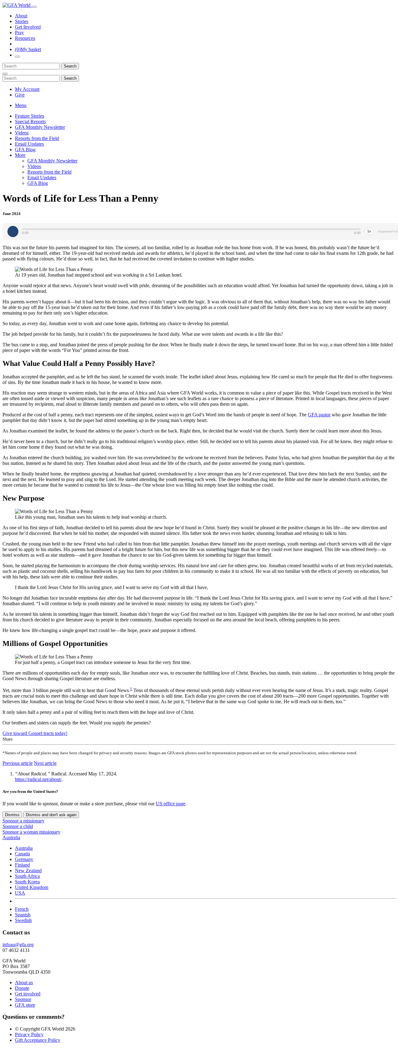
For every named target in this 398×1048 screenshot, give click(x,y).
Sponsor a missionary (23, 820)
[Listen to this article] (12, 231)
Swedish (23, 920)
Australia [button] (11, 837)
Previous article (17, 763)
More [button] (20, 155)
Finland (22, 865)
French (22, 909)
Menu (20, 105)
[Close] (4, 74)
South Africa (27, 876)
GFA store (25, 1005)
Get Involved (28, 27)
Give (20, 94)
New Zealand (28, 870)
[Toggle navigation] (34, 7)
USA (20, 893)
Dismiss (12, 814)
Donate (22, 988)
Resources (25, 38)
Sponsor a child (17, 826)
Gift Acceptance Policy (37, 1040)
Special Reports (30, 121)
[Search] (17, 57)
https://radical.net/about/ (38, 779)
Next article (45, 763)
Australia (24, 848)
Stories (21, 21)
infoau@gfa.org (18, 944)
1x (369, 231)
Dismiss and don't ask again (51, 814)
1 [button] (131, 688)
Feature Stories (29, 116)
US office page (170, 803)
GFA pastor (319, 414)
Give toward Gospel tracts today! (34, 733)
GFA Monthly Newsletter (40, 127)
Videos (22, 132)
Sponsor (23, 999)
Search (70, 66)
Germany (24, 859)
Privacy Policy (29, 1034)
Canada (22, 853)
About (21, 15)
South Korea (27, 881)
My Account (27, 89)
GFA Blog (25, 149)
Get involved (27, 993)
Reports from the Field (37, 138)
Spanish (22, 914)
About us (24, 982)
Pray (19, 32)
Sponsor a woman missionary (31, 832)
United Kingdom (31, 887)
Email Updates (29, 144)
